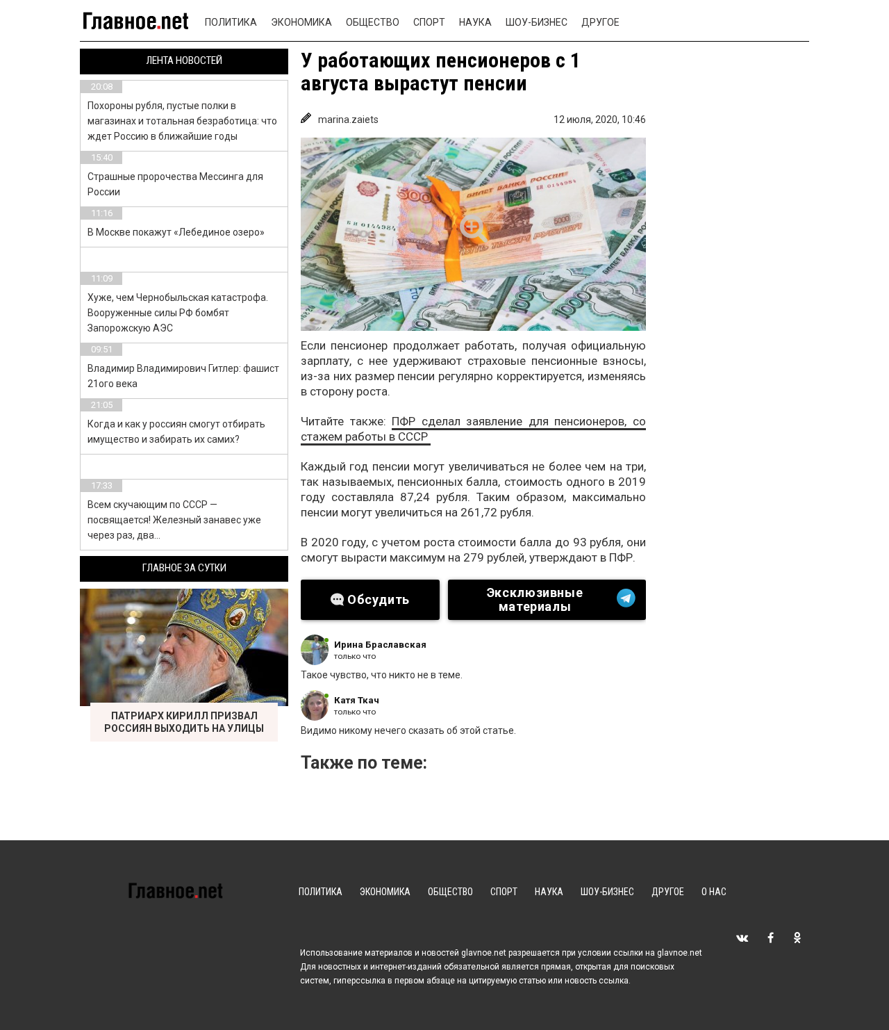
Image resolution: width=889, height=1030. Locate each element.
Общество (372, 22)
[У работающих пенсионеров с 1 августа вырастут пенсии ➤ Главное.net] (473, 234)
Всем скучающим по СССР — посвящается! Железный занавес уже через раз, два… (174, 520)
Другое (600, 22)
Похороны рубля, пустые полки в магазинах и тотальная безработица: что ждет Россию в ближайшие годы (182, 121)
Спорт (429, 22)
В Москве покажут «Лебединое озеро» (176, 232)
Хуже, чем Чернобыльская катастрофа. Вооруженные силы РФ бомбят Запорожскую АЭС (178, 313)
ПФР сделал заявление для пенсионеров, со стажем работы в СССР (473, 428)
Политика (231, 22)
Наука (475, 22)
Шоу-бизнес (536, 22)
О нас (713, 891)
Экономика (301, 22)
